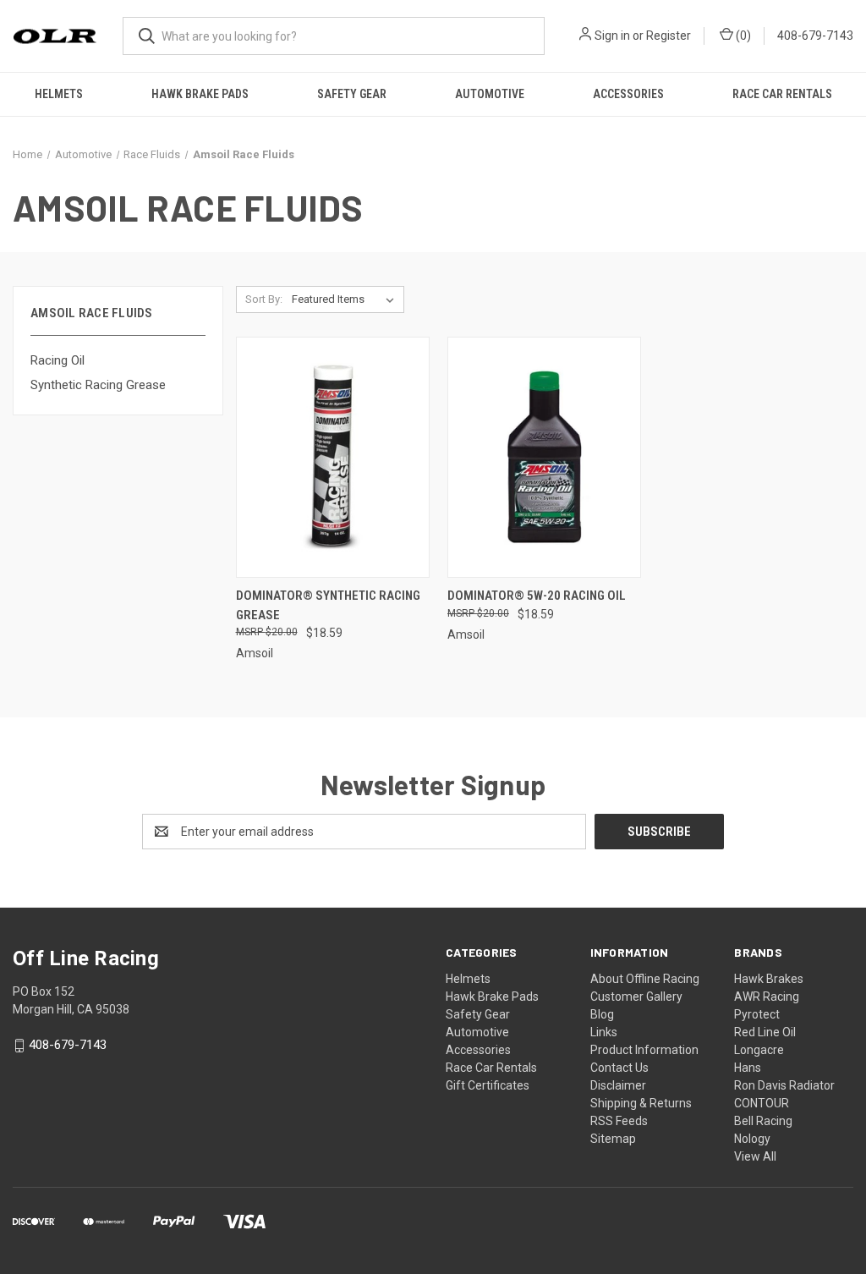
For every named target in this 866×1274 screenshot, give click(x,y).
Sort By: (263, 299)
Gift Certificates (487, 1085)
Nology (752, 1138)
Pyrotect (757, 1014)
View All (755, 1156)
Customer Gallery (636, 996)
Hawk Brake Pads (200, 94)
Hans (747, 1067)
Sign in (612, 35)
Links (603, 1032)
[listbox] (346, 299)
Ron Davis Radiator (784, 1085)
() (742, 35)
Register (668, 35)
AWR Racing (766, 996)
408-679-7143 (815, 35)
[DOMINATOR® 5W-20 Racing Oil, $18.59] (544, 457)
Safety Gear (351, 94)
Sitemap (613, 1138)
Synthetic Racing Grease (98, 385)
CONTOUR (761, 1103)
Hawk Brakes (768, 979)
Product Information (644, 1050)
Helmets (59, 94)
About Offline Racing (644, 979)
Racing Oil (57, 360)
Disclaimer (618, 1085)
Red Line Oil (765, 1032)
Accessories (628, 94)
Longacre (759, 1050)
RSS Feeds (619, 1121)
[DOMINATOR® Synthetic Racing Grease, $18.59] (332, 457)
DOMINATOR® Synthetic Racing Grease (328, 605)
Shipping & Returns (641, 1103)
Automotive (489, 94)
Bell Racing (763, 1121)
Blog (602, 1014)
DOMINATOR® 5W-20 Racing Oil (536, 595)
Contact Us (619, 1067)
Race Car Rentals (782, 94)
